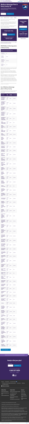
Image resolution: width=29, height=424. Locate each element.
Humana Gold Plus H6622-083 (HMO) (3, 252)
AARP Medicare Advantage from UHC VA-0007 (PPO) (3, 98)
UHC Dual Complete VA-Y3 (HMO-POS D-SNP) (3, 341)
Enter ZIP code (4, 32)
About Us (2, 381)
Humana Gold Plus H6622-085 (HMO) (3, 256)
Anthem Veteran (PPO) (3, 186)
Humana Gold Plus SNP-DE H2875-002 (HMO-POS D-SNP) (3, 261)
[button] (1, 1)
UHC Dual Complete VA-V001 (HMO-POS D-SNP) (3, 332)
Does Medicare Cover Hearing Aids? (15, 399)
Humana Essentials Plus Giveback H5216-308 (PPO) (3, 226)
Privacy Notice (7, 381)
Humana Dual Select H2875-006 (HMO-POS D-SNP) (3, 221)
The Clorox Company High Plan (3, 315)
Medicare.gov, (16, 414)
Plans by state (23, 391)
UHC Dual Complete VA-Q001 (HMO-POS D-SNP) (3, 327)
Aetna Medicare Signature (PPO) (2, 138)
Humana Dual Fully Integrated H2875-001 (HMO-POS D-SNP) (3, 216)
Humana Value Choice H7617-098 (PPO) (3, 285)
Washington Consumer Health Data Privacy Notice (9, 383)
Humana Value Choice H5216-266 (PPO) (3, 281)
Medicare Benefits (23, 394)
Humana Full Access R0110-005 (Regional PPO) (3, 236)
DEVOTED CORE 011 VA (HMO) (3, 198)
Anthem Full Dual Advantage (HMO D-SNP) (3, 154)
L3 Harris (2, 303)
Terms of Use (19, 383)
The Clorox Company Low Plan (3, 319)
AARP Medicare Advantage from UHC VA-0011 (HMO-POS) (3, 103)
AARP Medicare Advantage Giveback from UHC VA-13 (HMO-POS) (3, 114)
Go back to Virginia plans (5, 349)
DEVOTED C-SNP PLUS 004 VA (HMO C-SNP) (3, 190)
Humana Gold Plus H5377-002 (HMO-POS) (3, 249)
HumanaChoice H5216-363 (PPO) (3, 292)
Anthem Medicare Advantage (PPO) (2, 173)
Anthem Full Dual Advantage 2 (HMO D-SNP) (3, 159)
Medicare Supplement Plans (5, 395)
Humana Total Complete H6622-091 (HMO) (3, 265)
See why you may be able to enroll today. (8, 42)
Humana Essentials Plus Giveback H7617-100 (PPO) (3, 231)
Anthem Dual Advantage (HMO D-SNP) (3, 147)
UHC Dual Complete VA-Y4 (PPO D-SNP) (3, 345)
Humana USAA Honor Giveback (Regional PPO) (3, 277)
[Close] (27, 422)
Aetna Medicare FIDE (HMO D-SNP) (3, 131)
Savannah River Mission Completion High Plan (3, 307)
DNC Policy (23, 383)
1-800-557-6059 (20, 1)
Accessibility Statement (5, 384)
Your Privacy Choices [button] (13, 381)
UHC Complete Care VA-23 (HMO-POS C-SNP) (3, 323)
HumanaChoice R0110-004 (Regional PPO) (3, 299)
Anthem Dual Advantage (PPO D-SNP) (3, 150)
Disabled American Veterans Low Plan (3, 210)
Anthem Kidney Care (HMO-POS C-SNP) (3, 168)
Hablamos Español (23, 38)
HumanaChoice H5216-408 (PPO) (3, 296)
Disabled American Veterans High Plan (3, 206)
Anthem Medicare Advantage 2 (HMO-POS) (3, 177)
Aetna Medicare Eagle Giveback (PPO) (3, 122)
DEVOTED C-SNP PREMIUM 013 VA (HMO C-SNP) (3, 194)
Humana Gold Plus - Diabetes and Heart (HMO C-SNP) (3, 240)
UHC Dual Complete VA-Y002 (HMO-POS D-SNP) (3, 336)
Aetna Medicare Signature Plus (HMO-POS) (3, 142)
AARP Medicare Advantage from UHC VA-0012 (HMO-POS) (3, 109)
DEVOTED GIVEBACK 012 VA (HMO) (3, 202)
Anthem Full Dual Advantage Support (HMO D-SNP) (3, 164)
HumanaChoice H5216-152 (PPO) (3, 288)
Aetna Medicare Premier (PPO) (3, 134)
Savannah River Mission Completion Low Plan (3, 311)
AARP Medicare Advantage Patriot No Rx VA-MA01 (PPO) (3, 118)
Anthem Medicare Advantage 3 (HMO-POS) (3, 182)
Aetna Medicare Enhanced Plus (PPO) (3, 126)
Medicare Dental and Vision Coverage (15, 391)
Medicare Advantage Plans (4, 391)
